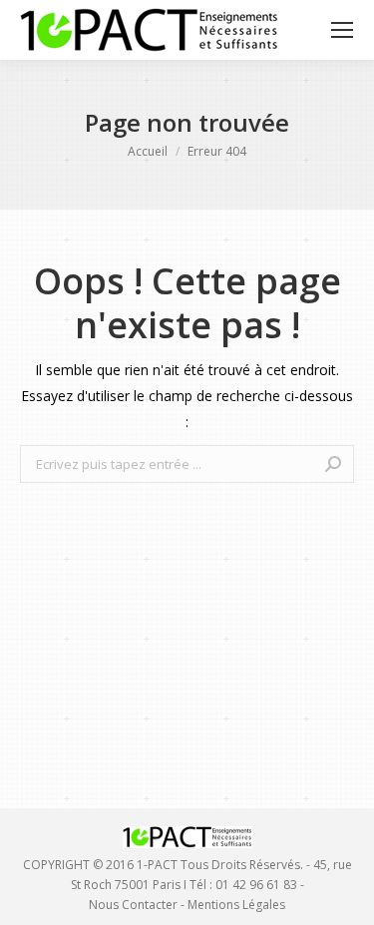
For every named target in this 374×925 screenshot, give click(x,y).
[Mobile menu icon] (342, 30)
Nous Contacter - (138, 904)
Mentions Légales (236, 904)
